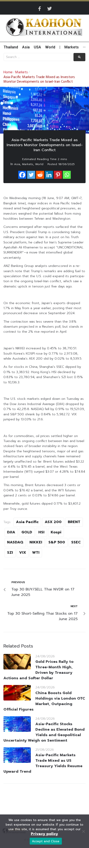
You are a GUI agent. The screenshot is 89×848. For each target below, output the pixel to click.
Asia (17, 164)
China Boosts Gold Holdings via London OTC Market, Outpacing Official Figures (44, 701)
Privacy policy (44, 834)
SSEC (76, 542)
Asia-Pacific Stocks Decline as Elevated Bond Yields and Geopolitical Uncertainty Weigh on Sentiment (44, 732)
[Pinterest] (58, 175)
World (39, 164)
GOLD (26, 532)
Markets (21, 72)
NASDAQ (15, 542)
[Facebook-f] (39, 8)
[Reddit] (40, 175)
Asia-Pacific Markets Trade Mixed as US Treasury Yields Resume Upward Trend (42, 763)
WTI (35, 552)
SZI (10, 552)
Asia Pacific (27, 522)
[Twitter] (49, 8)
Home (8, 72)
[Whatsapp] (67, 175)
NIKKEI (35, 542)
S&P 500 (56, 542)
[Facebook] (22, 175)
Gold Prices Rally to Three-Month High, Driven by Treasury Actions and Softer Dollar (38, 670)
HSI (41, 532)
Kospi (56, 532)
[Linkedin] (49, 175)
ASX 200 (53, 522)
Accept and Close (46, 841)
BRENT (74, 522)
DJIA (11, 532)
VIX (22, 552)
